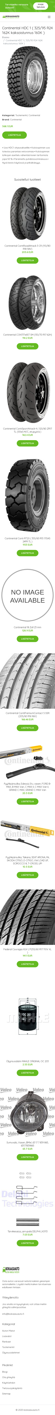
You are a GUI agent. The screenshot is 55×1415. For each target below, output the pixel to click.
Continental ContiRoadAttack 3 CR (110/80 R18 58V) (27, 247)
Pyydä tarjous (41, 5)
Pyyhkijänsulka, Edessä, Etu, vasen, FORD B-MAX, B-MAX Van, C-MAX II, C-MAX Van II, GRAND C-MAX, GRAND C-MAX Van (27, 786)
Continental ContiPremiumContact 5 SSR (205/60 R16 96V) (27, 715)
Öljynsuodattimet (11, 1352)
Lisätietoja (14, 135)
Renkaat (6, 1341)
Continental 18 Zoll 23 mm (27, 627)
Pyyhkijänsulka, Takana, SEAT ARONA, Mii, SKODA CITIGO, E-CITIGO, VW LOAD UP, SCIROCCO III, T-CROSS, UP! (27, 860)
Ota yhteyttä (8, 1377)
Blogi (4, 1371)
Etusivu (5, 37)
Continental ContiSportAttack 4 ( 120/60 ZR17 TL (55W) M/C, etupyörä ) (27, 430)
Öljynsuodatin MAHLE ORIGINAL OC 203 (27, 1061)
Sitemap (6, 1393)
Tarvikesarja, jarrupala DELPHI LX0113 (28, 1231)
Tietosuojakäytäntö (12, 1388)
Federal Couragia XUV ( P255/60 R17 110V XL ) (27, 951)
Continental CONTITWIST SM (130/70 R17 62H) (27, 334)
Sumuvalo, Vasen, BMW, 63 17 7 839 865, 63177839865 (28, 1144)
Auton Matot (8, 1330)
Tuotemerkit (21, 115)
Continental (34, 115)
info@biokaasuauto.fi (13, 1313)
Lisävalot (6, 1336)
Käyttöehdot (8, 1382)
